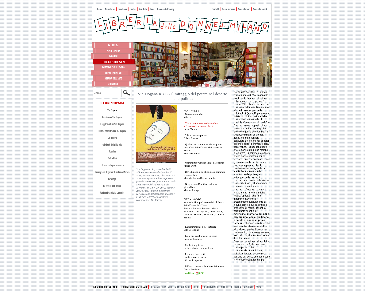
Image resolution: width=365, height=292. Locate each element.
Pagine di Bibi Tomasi (112, 185)
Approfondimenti (113, 73)
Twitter (133, 9)
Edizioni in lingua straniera (112, 165)
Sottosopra (112, 137)
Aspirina (112, 151)
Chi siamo (155, 287)
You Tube (143, 9)
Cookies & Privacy (165, 9)
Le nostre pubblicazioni (113, 61)
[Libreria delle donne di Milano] (181, 33)
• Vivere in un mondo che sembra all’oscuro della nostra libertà (201, 124)
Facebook (122, 9)
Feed (152, 9)
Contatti (215, 9)
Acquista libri (244, 9)
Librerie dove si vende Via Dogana (112, 130)
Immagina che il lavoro (113, 67)
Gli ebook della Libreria (112, 144)
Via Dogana (112, 110)
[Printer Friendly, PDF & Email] (194, 274)
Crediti (196, 287)
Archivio (248, 287)
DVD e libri (112, 158)
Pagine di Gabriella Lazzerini (112, 192)
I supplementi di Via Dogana (112, 124)
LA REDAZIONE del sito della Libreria (222, 287)
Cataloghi (112, 178)
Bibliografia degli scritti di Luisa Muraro (112, 172)
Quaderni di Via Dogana (112, 117)
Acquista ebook (260, 9)
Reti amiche (113, 84)
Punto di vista (113, 50)
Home (99, 9)
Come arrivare (228, 9)
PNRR (258, 287)
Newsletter (110, 9)
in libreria (113, 45)
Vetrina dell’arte (113, 78)
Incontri (113, 56)
